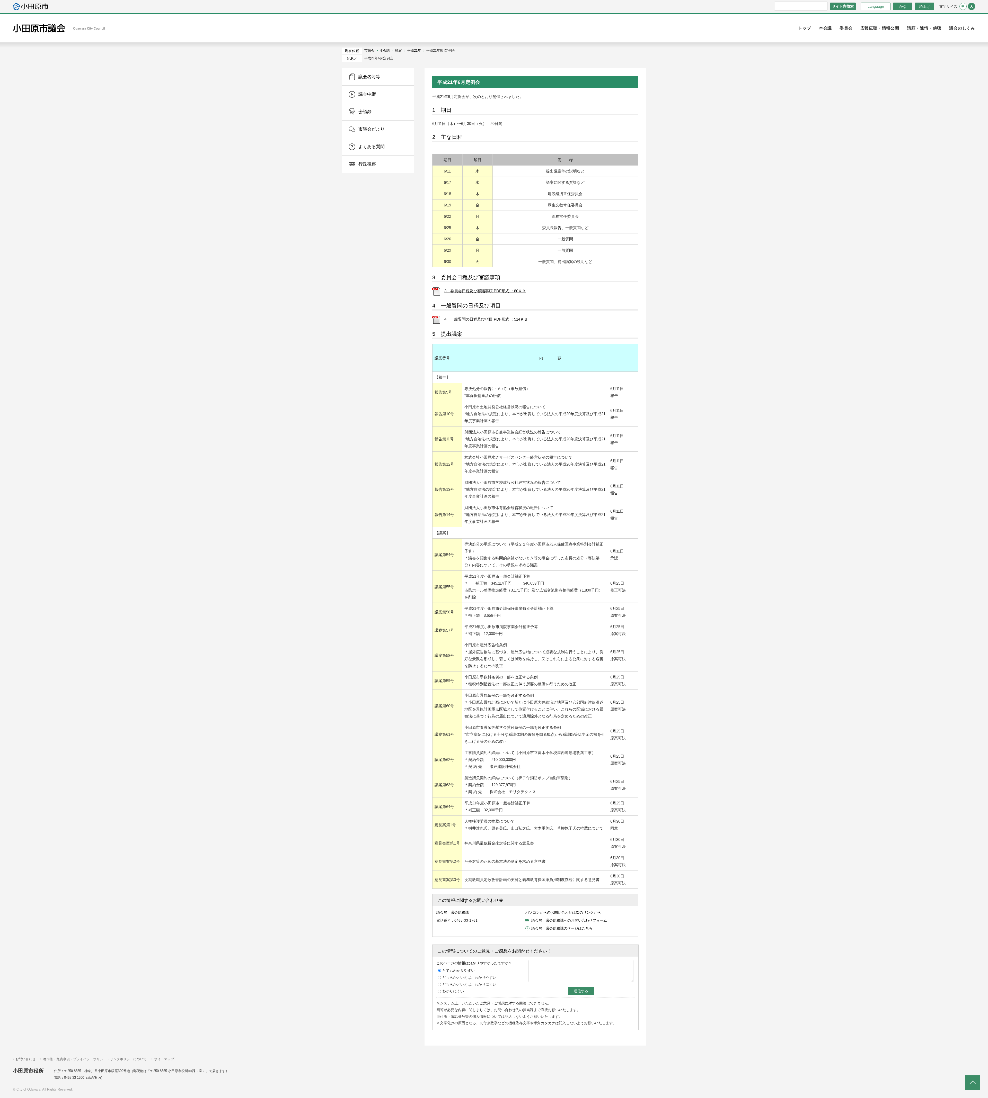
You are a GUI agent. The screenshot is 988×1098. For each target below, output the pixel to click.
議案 (398, 50)
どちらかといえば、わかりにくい (469, 984)
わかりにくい (453, 991)
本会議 (385, 50)
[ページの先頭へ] (972, 1082)
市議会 (369, 50)
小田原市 (30, 6)
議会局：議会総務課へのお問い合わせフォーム (569, 920)
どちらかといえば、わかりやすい (469, 977)
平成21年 (414, 50)
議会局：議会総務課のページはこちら (562, 928)
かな (899, 6)
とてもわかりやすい (458, 970)
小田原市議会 (59, 28)
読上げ (924, 6)
